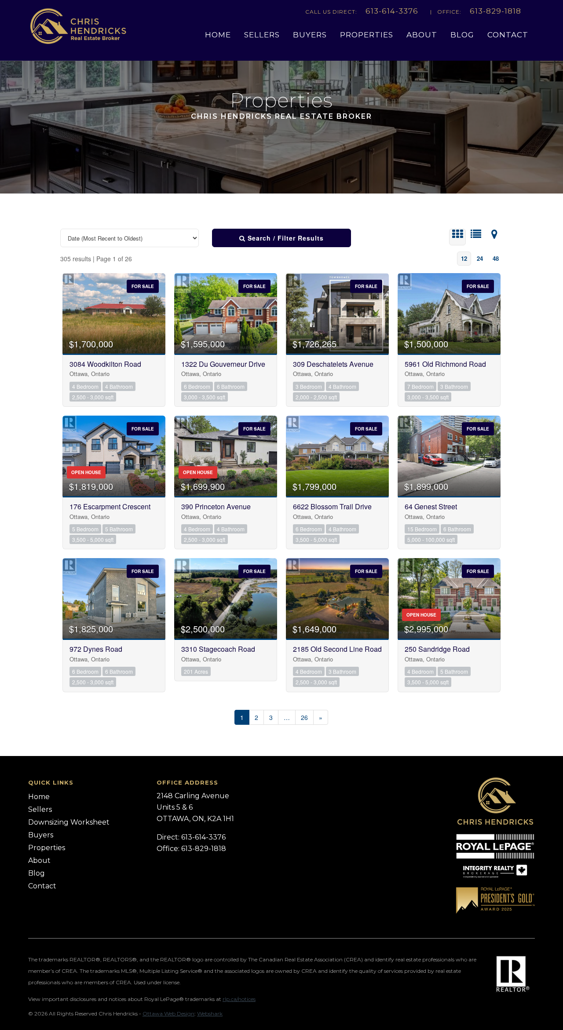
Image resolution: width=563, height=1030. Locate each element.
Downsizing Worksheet (69, 822)
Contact (507, 34)
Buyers (310, 34)
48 (496, 258)
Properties (366, 34)
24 (480, 258)
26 (304, 717)
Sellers (262, 34)
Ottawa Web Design (168, 1013)
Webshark (210, 1013)
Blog (462, 34)
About (421, 34)
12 (464, 258)
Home (218, 34)
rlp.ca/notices (239, 999)
